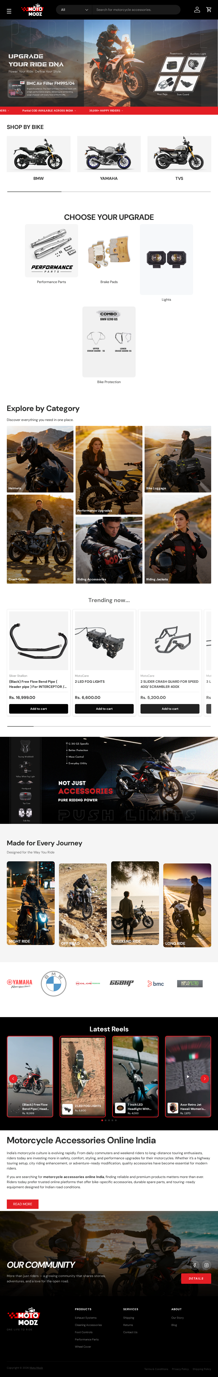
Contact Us (130, 1332)
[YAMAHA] (109, 154)
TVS (179, 178)
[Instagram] (206, 1265)
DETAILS (196, 1278)
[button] (209, 9)
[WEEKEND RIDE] (135, 864)
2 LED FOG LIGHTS (90, 681)
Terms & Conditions (156, 1369)
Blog (174, 1325)
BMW (38, 178)
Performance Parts (87, 1339)
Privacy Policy (180, 1369)
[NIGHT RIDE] (31, 864)
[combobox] (118, 9)
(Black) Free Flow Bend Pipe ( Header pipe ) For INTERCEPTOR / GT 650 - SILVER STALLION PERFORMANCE (36, 689)
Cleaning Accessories (88, 1325)
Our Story (177, 1318)
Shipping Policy (202, 1369)
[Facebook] (194, 1265)
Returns (128, 1325)
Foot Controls (84, 1332)
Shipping (128, 1318)
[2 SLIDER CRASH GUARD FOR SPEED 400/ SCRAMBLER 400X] (170, 640)
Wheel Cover (83, 1346)
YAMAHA (109, 178)
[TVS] (179, 154)
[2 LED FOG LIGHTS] (104, 640)
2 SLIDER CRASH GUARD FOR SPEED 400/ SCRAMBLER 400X (169, 684)
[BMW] (38, 154)
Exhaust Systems (86, 1318)
